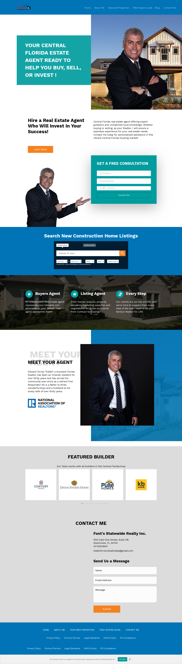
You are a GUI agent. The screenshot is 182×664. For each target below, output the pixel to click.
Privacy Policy (34, 648)
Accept (122, 659)
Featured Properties (118, 8)
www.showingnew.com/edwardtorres (78, 264)
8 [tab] (97, 503)
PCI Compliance (108, 648)
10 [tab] (102, 503)
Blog (157, 8)
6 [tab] (92, 503)
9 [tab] (99, 503)
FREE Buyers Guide (142, 8)
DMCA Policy (90, 648)
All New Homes (62, 245)
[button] (40, 149)
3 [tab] (85, 503)
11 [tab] (104, 503)
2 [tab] (82, 503)
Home (87, 8)
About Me (99, 8)
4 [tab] (87, 503)
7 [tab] (94, 503)
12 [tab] (107, 503)
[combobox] (100, 188)
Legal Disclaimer (72, 648)
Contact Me (170, 8)
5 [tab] (90, 503)
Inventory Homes (89, 245)
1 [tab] (80, 503)
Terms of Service (52, 648)
